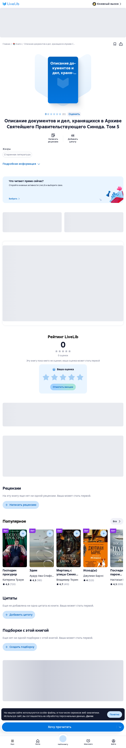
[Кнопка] (23, 533)
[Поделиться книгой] (120, 44)
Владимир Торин (67, 579)
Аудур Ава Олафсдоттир (45, 576)
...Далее (89, 716)
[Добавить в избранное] (114, 44)
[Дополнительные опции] (120, 727)
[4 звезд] (57, 114)
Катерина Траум (13, 579)
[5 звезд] (60, 114)
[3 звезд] (54, 114)
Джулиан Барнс (93, 576)
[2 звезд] (51, 114)
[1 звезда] (48, 114)
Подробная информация (19, 164)
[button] (63, 80)
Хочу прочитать (59, 727)
